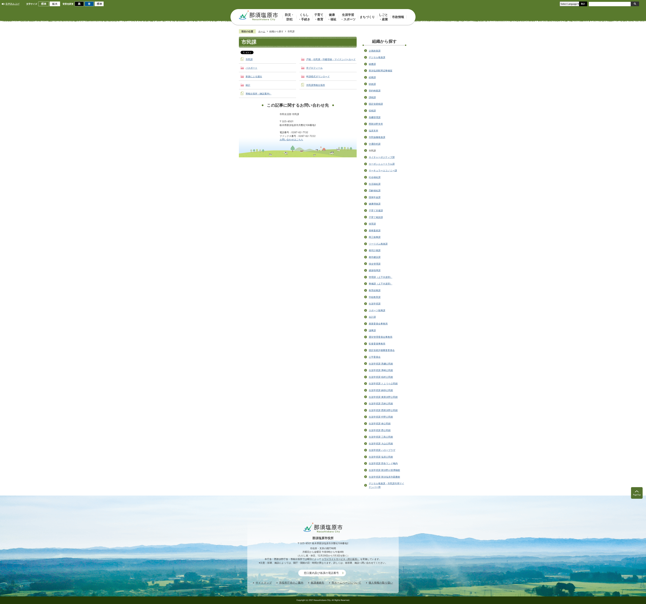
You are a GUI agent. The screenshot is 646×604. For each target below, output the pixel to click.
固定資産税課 (376, 103)
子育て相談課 (376, 217)
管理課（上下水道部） (380, 277)
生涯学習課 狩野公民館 (381, 416)
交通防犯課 (375, 143)
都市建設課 (375, 257)
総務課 (372, 77)
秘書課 (372, 64)
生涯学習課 (375, 303)
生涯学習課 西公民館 (380, 430)
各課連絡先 (317, 582)
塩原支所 (373, 130)
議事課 (372, 330)
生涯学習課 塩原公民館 (381, 456)
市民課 (249, 59)
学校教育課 (375, 297)
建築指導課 (375, 270)
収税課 (372, 110)
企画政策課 (375, 50)
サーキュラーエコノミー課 (383, 170)
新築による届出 (254, 76)
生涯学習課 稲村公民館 (381, 376)
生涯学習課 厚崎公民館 (381, 370)
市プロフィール (314, 67)
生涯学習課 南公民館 (380, 423)
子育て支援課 (376, 210)
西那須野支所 (376, 123)
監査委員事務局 (377, 343)
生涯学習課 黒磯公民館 (381, 363)
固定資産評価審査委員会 (382, 350)
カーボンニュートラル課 (382, 163)
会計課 (372, 316)
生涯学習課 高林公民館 (381, 403)
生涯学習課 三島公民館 (381, 436)
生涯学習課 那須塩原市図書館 (384, 476)
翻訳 (583, 4)
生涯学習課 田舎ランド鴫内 (383, 463)
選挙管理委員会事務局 (380, 336)
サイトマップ (264, 582)
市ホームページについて (346, 582)
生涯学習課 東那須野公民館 (383, 396)
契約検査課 (375, 90)
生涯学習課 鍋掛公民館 (381, 390)
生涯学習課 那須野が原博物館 (384, 470)
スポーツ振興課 (377, 310)
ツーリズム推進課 (378, 243)
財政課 (372, 84)
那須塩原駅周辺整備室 (380, 70)
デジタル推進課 (377, 57)
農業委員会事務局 (378, 323)
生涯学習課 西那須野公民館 (383, 410)
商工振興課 (375, 237)
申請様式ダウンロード (318, 76)
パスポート (251, 67)
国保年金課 (375, 197)
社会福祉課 (375, 177)
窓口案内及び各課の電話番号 (321, 573)
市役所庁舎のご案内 (291, 582)
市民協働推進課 (377, 137)
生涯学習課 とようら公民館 (383, 383)
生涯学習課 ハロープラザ (382, 450)
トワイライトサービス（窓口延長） (341, 559)
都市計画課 (375, 250)
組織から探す (276, 31)
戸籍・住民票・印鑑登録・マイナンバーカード (331, 59)
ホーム (261, 31)
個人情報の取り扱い (381, 582)
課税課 (372, 97)
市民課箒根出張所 (315, 85)
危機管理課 (375, 117)
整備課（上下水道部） (380, 283)
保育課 (372, 223)
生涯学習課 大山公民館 (381, 443)
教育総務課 (375, 290)
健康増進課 (375, 203)
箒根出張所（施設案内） (259, 93)
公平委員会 (375, 356)
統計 (248, 85)
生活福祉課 (375, 183)
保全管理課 (375, 263)
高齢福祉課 (375, 190)
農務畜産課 (375, 230)
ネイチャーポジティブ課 (382, 157)
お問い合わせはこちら (291, 139)
